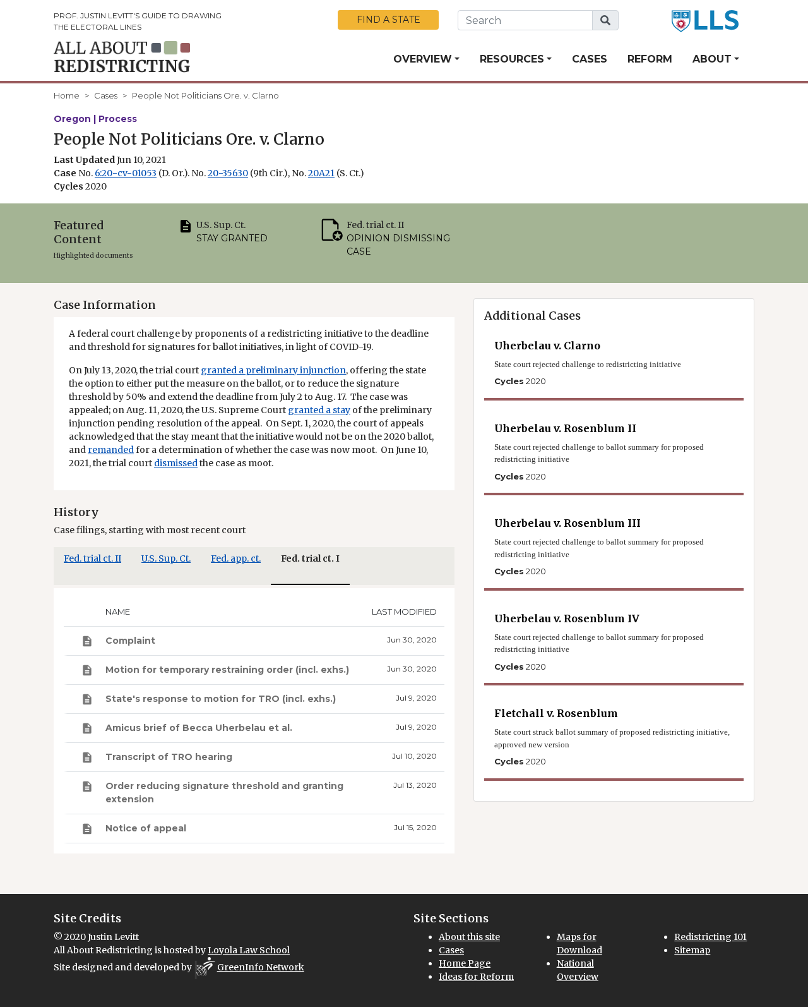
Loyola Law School (249, 950)
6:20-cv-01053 (126, 173)
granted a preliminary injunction (273, 370)
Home (67, 95)
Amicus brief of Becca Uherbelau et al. (198, 727)
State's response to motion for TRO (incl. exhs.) (220, 698)
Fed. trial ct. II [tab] (92, 558)
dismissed (176, 463)
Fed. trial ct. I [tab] (310, 558)
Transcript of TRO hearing (168, 757)
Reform (649, 59)
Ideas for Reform (476, 976)
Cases (589, 59)
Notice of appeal (145, 828)
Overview (422, 59)
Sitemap (692, 950)
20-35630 (228, 173)
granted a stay (319, 410)
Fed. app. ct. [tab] (236, 558)
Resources (512, 59)
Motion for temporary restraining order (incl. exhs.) (227, 669)
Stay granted (232, 238)
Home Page (464, 963)
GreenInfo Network (260, 967)
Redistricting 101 (710, 937)
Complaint (130, 640)
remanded (111, 449)
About (712, 59)
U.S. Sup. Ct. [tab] (166, 558)
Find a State (388, 19)
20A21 (321, 173)
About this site (469, 937)
